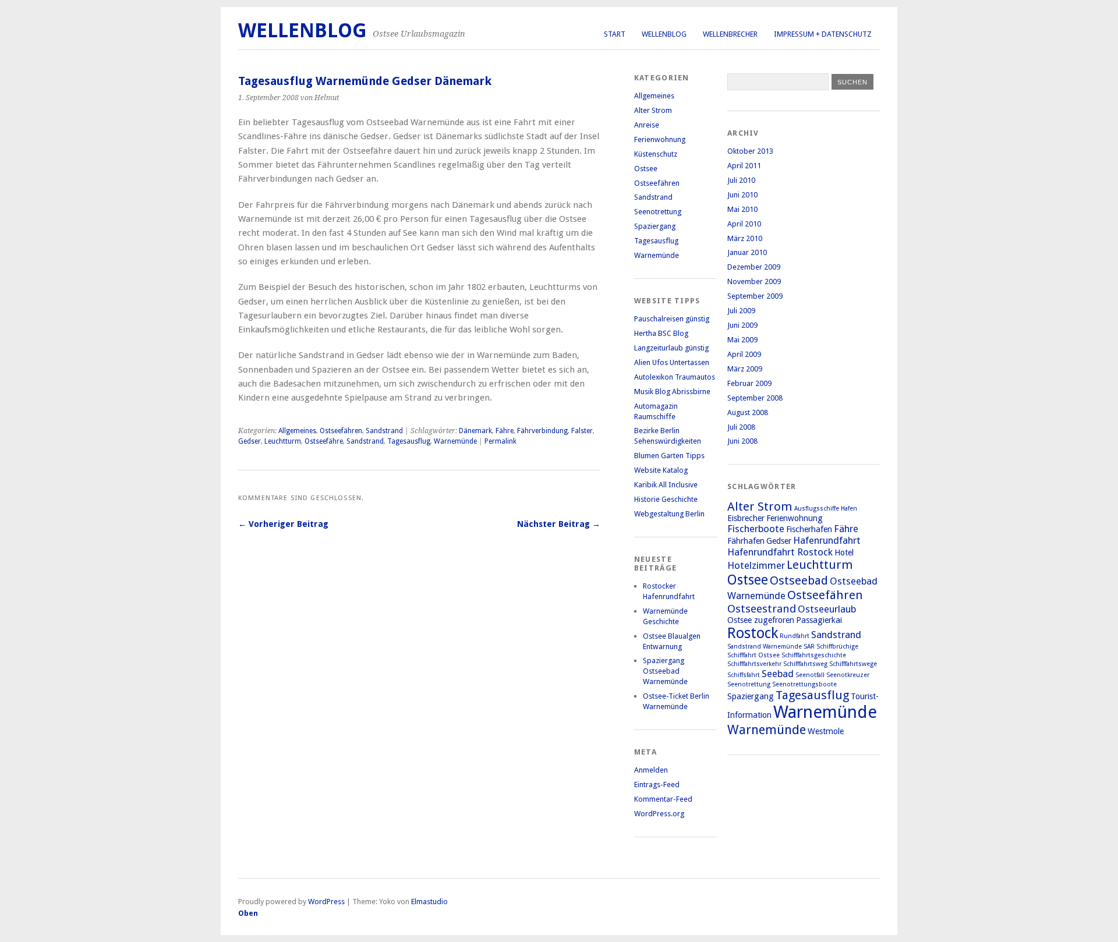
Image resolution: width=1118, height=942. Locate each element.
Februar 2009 (749, 383)
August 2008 (747, 412)
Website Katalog (661, 470)
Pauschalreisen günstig (671, 318)
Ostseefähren (341, 431)
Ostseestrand (761, 608)
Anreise (646, 125)
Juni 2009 (742, 325)
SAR (809, 646)
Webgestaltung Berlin (669, 513)
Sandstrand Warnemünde (764, 646)
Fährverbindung (542, 431)
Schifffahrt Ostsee (753, 655)
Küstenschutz (655, 154)
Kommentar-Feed (663, 799)
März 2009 (744, 368)
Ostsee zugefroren (760, 620)
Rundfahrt (794, 636)
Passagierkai (819, 620)
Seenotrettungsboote (804, 684)
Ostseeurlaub (827, 609)
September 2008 (755, 398)
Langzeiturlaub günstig (671, 347)
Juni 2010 (742, 194)
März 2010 (744, 238)
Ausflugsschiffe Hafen (825, 508)
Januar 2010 (747, 252)
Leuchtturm (282, 441)
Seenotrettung (657, 211)
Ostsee (645, 168)
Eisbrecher (746, 518)
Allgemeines (297, 431)
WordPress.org (659, 813)
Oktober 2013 (750, 151)
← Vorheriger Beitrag (283, 524)
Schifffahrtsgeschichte (813, 655)
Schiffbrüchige (837, 646)
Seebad (778, 673)
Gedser (249, 441)
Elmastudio (429, 901)
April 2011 (744, 165)
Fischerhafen (809, 529)
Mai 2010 (742, 209)
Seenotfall (810, 675)
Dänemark (475, 431)
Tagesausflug (408, 441)
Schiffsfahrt (743, 675)
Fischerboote (755, 528)
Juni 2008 (742, 441)
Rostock (752, 633)
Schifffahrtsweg (805, 664)
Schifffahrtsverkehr (754, 664)
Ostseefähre (324, 441)
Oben (248, 913)
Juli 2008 (741, 427)
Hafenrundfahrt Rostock (780, 552)
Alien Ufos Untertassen (671, 362)
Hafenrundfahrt (827, 540)
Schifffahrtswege (853, 664)
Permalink (500, 441)
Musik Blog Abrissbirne (672, 391)
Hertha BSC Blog (661, 333)
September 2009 (755, 296)
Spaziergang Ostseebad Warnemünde (665, 671)
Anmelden (651, 770)
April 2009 (744, 354)
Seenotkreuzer (847, 675)
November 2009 (754, 281)
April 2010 (744, 223)
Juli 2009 (741, 310)
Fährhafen (746, 541)
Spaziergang (654, 226)
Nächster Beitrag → (558, 524)
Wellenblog (664, 34)
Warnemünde (455, 441)
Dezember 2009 (753, 267)
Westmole (826, 731)
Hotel (844, 552)
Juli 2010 (741, 180)
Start (614, 34)
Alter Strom (653, 110)
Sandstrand (384, 431)
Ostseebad (799, 580)
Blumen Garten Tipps (669, 455)
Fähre (505, 431)
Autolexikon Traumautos (674, 377)
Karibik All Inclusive (666, 484)
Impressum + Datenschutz (823, 34)
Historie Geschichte (666, 499)
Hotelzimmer (756, 565)
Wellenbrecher (730, 34)
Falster (582, 431)
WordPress (326, 901)
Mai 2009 (742, 339)
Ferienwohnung (659, 139)
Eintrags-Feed (657, 784)
